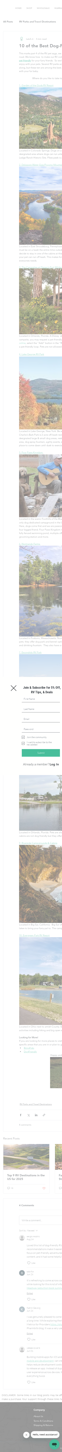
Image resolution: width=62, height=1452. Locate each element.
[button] (13, 688)
